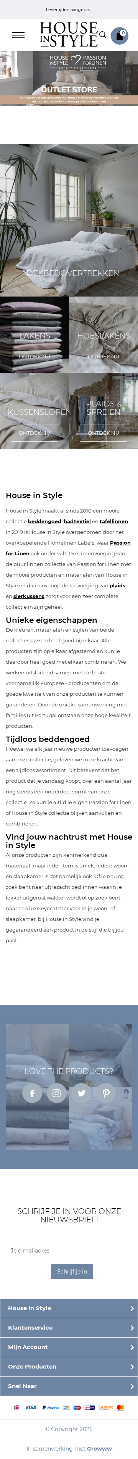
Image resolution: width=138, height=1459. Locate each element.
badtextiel (77, 521)
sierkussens (28, 596)
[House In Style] (69, 34)
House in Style (29, 1308)
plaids (117, 585)
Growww (99, 1448)
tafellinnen (114, 521)
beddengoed (44, 521)
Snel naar (22, 1386)
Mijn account (28, 1347)
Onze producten (32, 1366)
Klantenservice (30, 1327)
